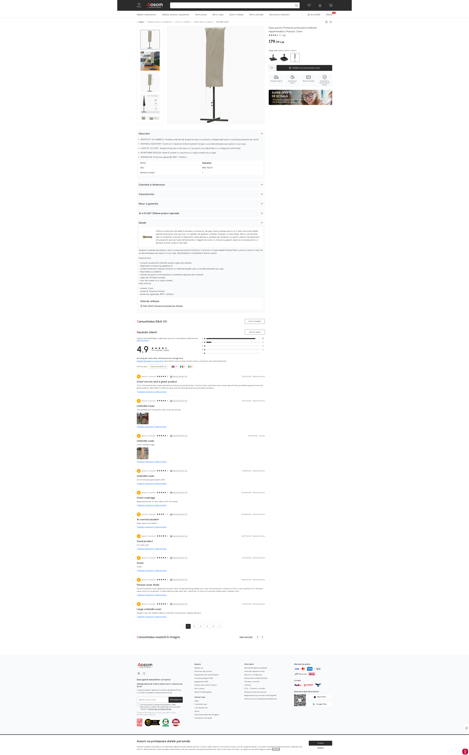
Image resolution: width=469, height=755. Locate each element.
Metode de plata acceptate (255, 668)
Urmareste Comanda (203, 718)
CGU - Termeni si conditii (254, 688)
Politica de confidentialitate (159, 709)
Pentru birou (201, 14)
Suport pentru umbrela (203, 22)
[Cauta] (296, 5)
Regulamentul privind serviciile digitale (260, 695)
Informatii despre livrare (254, 671)
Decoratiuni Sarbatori (279, 14)
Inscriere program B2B (203, 678)
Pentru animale (256, 14)
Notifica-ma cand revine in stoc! (306, 68)
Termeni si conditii (252, 682)
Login (196, 701)
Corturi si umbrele (182, 22)
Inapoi (141, 22)
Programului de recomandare (206, 675)
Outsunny (207, 163)
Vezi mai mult (246, 637)
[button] (201, 134)
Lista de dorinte (201, 708)
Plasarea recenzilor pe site (255, 692)
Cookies (247, 685)
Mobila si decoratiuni (146, 14)
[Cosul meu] (330, 5)
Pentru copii (218, 14)
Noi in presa (199, 688)
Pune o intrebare (255, 321)
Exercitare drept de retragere (206, 715)
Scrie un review (255, 332)
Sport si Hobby (236, 14)
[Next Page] (219, 626)
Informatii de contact (203, 671)
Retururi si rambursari (253, 675)
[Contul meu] (320, 5)
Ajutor (196, 711)
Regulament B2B (201, 682)
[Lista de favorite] (309, 5)
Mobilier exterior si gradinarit (176, 14)
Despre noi (198, 668)
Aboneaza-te (175, 699)
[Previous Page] (181, 626)
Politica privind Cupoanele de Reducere (260, 699)
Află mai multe (143, 340)
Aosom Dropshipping (203, 692)
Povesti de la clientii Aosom (205, 685)
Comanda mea (200, 704)
